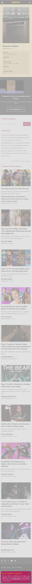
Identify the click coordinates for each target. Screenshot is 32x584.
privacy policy (16, 578)
